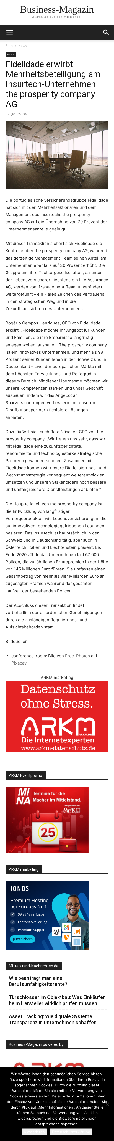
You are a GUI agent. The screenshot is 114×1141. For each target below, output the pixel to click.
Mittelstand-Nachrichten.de (33, 966)
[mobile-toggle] (9, 32)
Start (9, 45)
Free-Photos (77, 655)
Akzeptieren (34, 1132)
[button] (106, 32)
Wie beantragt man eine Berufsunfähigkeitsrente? (38, 981)
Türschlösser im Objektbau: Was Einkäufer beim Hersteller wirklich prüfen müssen (57, 1000)
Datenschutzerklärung (71, 1132)
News (22, 45)
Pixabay (19, 663)
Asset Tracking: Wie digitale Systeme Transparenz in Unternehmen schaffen (53, 1019)
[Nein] (107, 1104)
